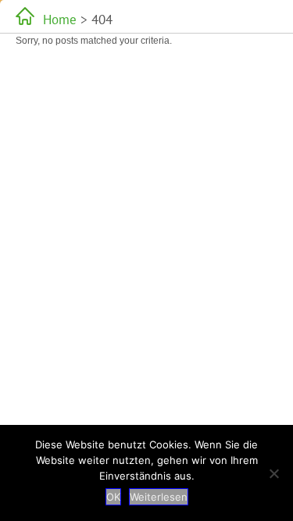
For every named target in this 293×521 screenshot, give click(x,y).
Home (60, 19)
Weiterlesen (159, 497)
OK (113, 497)
